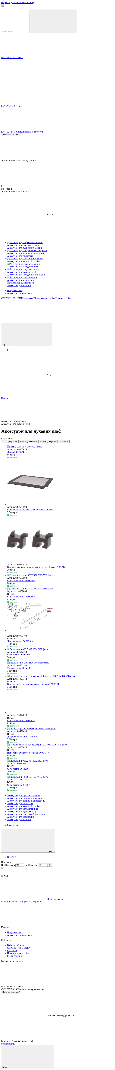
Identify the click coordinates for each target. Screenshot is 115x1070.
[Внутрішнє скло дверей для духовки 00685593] (60, 482)
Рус (9, 350)
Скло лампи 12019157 (18, 785)
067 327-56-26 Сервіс (12, 57)
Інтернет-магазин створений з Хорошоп (21, 901)
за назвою (63, 441)
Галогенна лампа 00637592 (21, 580)
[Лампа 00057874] (60, 446)
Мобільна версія (54, 899)
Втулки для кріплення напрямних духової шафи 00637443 (36, 567)
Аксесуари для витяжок (19, 819)
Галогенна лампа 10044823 (21, 720)
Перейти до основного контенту (17, 2)
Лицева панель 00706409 (20, 641)
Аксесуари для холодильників (22, 808)
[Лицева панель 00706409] (60, 617)
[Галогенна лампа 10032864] (60, 588)
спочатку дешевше (28, 441)
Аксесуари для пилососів (20, 803)
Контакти (28, 298)
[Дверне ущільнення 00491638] (60, 728)
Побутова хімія (14, 290)
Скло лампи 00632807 (18, 769)
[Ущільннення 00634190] (60, 662)
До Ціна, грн (31, 865)
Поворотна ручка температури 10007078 (28, 752)
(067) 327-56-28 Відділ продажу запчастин (22, 131)
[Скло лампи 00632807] (60, 760)
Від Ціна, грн (8, 865)
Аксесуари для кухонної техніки (23, 806)
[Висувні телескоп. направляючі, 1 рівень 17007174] (60, 676)
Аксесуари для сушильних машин (24, 798)
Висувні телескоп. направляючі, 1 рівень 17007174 (33, 684)
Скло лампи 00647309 (18, 654)
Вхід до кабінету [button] (15, 945)
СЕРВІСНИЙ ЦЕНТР (12, 298)
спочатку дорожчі (48, 441)
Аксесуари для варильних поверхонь (26, 800)
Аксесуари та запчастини (20, 293)
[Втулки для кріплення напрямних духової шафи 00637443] (60, 539)
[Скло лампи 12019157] (60, 777)
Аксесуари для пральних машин (23, 795)
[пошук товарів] (53, 21)
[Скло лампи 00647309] (60, 649)
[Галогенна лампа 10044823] (60, 702)
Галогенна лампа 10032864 (21, 596)
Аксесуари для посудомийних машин (26, 814)
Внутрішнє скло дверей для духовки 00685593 (31, 509)
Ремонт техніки (63, 298)
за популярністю (9, 441)
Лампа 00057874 (15, 452)
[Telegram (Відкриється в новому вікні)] (23, 321)
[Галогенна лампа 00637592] (60, 575)
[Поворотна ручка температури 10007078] (60, 744)
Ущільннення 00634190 (19, 668)
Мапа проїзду (8, 1043)
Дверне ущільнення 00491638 (22, 736)
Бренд (50, 851)
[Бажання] (57, 147)
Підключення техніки (44, 298)
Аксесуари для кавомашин (20, 817)
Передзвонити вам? (11, 135)
